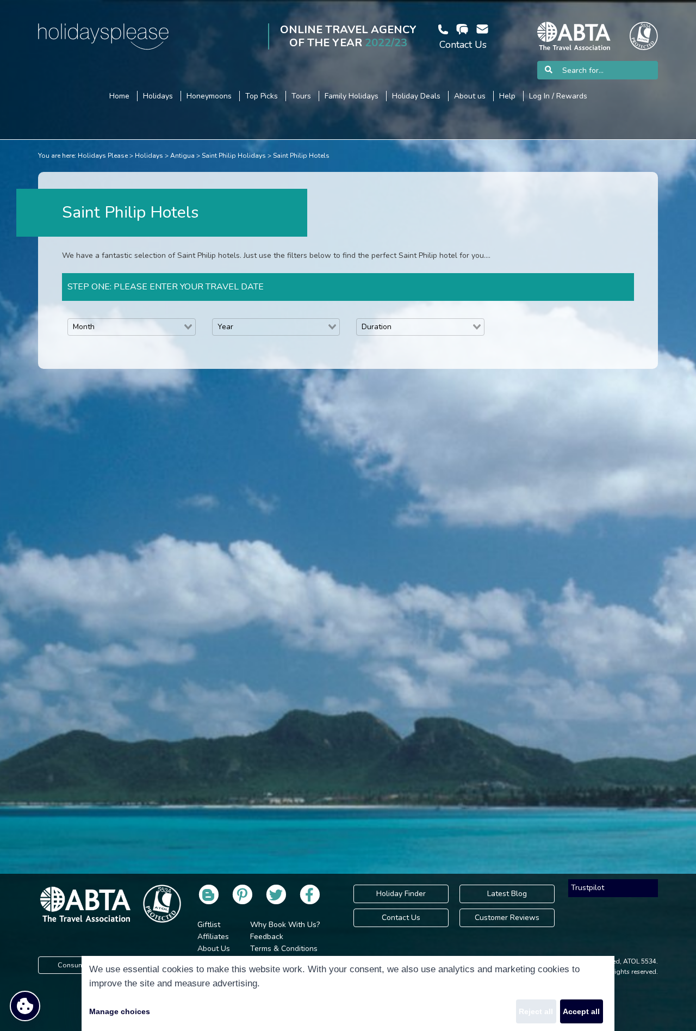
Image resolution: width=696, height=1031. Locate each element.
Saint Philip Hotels (301, 155)
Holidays (149, 155)
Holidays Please (103, 155)
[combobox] (131, 327)
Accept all (581, 1011)
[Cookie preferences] (25, 1006)
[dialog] (348, 993)
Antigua (182, 155)
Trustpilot (587, 887)
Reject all (536, 1011)
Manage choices (119, 1011)
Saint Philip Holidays (234, 155)
